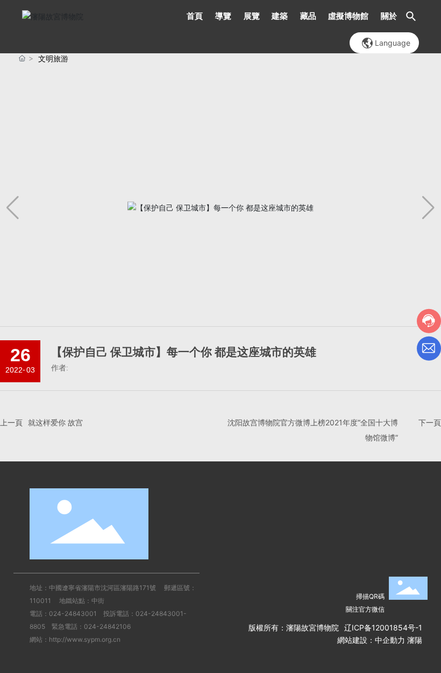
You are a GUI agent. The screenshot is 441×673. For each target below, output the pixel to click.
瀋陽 (414, 639)
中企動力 (390, 639)
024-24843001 (73, 613)
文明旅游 (53, 58)
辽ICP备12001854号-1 (383, 627)
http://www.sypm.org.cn (84, 639)
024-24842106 (107, 626)
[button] (428, 208)
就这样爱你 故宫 (55, 422)
